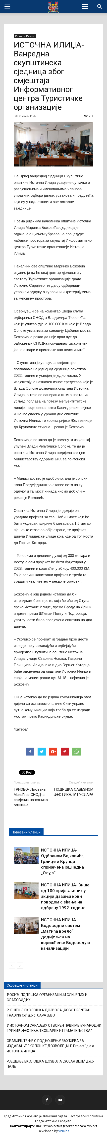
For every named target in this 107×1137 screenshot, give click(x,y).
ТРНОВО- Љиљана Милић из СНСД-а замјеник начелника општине (31, 797)
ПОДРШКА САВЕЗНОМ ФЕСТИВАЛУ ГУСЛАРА (73, 792)
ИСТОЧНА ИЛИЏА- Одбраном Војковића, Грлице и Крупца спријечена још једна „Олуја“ (63, 861)
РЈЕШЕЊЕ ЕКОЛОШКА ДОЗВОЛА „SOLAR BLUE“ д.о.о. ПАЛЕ (51, 1063)
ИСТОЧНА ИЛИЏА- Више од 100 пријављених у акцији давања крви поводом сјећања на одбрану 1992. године (65, 896)
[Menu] (85, 6)
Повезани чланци (26, 832)
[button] (100, 6)
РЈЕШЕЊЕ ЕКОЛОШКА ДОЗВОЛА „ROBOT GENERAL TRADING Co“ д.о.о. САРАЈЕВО (49, 1012)
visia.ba (63, 1131)
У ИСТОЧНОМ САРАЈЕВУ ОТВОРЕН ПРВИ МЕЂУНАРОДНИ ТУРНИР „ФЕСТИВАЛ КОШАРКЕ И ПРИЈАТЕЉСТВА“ (54, 1028)
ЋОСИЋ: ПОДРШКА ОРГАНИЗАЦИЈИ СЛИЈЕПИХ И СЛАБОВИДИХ (47, 997)
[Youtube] (60, 1100)
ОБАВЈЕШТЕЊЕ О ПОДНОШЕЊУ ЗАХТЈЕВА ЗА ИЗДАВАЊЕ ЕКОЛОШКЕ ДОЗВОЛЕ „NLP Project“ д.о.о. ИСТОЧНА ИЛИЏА (51, 1046)
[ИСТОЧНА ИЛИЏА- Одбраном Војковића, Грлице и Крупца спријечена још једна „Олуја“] (26, 855)
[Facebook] (47, 1100)
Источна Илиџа (24, 36)
